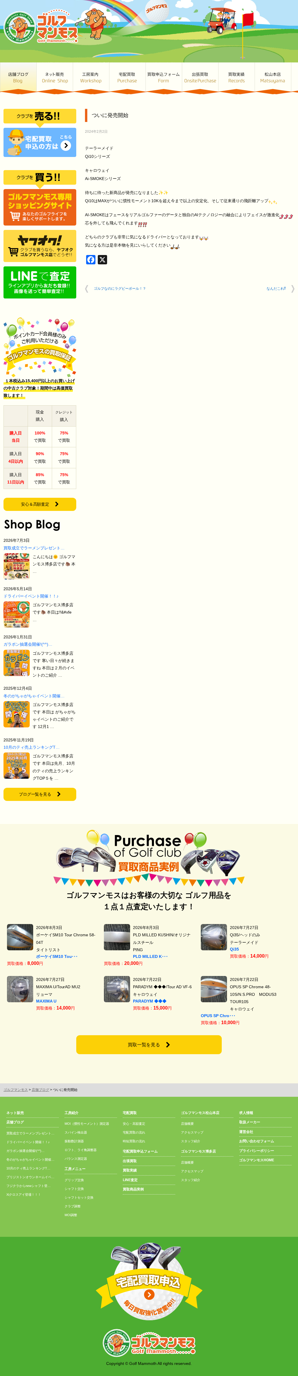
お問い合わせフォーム (256, 1141)
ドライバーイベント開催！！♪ (30, 596)
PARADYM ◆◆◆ (149, 1001)
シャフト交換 (74, 1188)
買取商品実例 (133, 1189)
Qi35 (234, 949)
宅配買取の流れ (134, 1132)
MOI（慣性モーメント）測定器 (87, 1123)
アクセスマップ (192, 1132)
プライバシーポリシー (256, 1151)
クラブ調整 (73, 1206)
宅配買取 (127, 78)
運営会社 (246, 1132)
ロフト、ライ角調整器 (81, 1150)
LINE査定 (130, 1180)
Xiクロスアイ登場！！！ (23, 1194)
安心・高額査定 (134, 1123)
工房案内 (91, 78)
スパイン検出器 (76, 1132)
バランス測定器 (76, 1158)
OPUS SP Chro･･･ (218, 1015)
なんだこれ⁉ (276, 289)
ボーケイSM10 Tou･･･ (57, 956)
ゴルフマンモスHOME (256, 1160)
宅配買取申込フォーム (140, 1151)
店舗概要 (187, 1123)
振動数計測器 (74, 1141)
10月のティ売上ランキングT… (31, 747)
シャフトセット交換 (79, 1197)
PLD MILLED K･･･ (150, 956)
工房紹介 (72, 1113)
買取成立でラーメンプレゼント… (34, 548)
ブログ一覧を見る (35, 794)
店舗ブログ (18, 78)
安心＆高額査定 (35, 504)
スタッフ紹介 (190, 1141)
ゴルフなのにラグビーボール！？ (120, 289)
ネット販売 (54, 78)
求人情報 (246, 1113)
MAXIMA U (46, 1001)
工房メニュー (75, 1169)
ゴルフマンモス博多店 (198, 1151)
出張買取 (200, 78)
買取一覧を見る (144, 1044)
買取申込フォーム (164, 78)
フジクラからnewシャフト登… (28, 1186)
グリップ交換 (74, 1180)
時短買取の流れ (134, 1141)
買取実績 (236, 78)
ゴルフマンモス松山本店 (273, 78)
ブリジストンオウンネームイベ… (30, 1177)
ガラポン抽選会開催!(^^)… (27, 644)
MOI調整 (71, 1215)
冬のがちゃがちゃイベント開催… (34, 696)
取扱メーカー (249, 1122)
